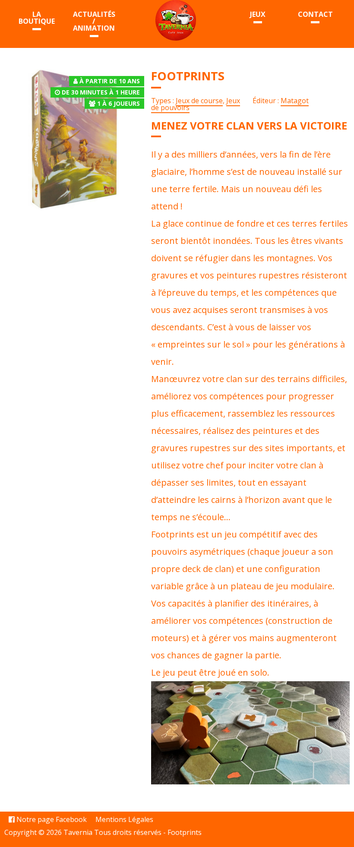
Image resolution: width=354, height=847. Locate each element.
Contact (315, 14)
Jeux (258, 14)
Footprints (185, 832)
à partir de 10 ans (109, 81)
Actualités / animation (94, 21)
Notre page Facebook (51, 819)
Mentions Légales (124, 819)
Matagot (295, 100)
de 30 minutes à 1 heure (101, 92)
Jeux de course (199, 100)
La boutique (37, 17)
